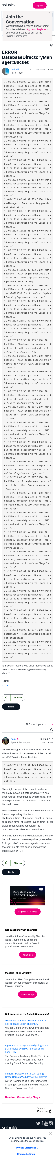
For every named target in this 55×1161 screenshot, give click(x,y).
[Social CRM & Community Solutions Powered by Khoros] (44, 1110)
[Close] (50, 1133)
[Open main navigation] (51, 5)
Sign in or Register (36, 29)
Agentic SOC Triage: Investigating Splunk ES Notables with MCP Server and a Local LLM (27, 1048)
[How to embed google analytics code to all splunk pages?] (51, 724)
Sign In (39, 5)
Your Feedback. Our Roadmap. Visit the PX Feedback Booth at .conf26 (26, 1022)
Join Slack (28, 954)
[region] (27, 1145)
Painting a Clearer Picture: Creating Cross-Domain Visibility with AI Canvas (26, 1075)
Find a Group (27, 994)
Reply (11, 706)
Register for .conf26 (27, 911)
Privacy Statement (26, 1147)
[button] (51, 46)
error (5, 685)
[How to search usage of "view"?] (46, 724)
